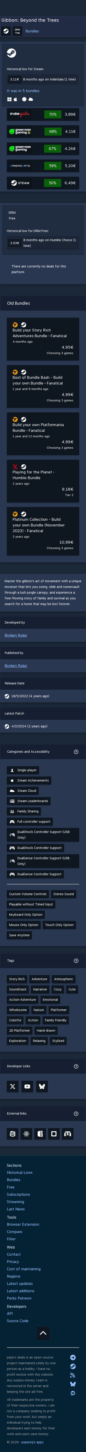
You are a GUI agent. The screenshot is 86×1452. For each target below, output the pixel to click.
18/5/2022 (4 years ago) (30, 696)
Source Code (17, 1321)
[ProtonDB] (26, 1134)
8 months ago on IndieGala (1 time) (49, 79)
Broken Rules (16, 635)
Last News (16, 1209)
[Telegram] (73, 1357)
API (10, 1313)
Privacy (13, 1262)
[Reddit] (73, 1393)
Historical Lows (20, 1172)
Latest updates (20, 1283)
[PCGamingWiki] (40, 1134)
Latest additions (20, 1291)
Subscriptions (18, 1194)
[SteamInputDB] (67, 1134)
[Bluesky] (42, 1086)
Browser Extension (23, 1224)
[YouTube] (27, 1086)
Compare (14, 1232)
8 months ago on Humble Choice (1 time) (49, 243)
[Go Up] (43, 1333)
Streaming (15, 1202)
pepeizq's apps (33, 1442)
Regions (13, 1276)
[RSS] (73, 1375)
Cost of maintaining (24, 1269)
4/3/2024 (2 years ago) (29, 726)
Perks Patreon (19, 1298)
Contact (14, 1254)
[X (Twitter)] (12, 1086)
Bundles (32, 31)
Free (10, 1187)
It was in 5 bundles (23, 91)
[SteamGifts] (54, 1134)
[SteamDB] (12, 1134)
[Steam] (73, 1366)
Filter (11, 1239)
